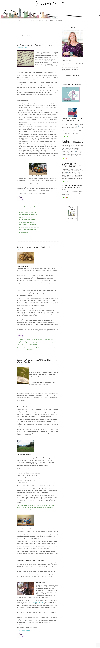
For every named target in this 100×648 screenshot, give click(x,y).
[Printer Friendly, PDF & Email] (65, 137)
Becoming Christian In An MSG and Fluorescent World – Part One (37, 361)
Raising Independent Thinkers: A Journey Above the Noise (72, 119)
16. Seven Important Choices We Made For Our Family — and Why (72, 187)
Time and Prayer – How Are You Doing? (33, 247)
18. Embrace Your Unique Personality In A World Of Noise (72, 142)
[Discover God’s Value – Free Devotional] (71, 101)
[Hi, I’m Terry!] (72, 43)
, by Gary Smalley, (37, 602)
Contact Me (57, 645)
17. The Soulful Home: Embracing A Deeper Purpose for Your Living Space (72, 165)
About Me (63, 645)
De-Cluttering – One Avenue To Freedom (34, 45)
